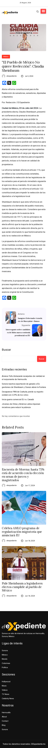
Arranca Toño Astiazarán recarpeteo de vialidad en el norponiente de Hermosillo (23, 378)
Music (4, 686)
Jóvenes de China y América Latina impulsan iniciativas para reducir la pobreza (21, 406)
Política (5, 667)
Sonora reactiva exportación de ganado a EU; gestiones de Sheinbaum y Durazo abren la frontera (24, 385)
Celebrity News (8, 698)
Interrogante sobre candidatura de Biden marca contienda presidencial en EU (18, 332)
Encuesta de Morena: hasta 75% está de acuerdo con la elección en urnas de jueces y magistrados (23, 475)
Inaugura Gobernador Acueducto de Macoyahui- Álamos (30, 319)
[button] (43, 11)
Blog (3, 725)
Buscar (6, 349)
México (5, 56)
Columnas (6, 663)
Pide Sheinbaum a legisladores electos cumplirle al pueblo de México (22, 587)
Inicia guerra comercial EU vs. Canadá (18, 399)
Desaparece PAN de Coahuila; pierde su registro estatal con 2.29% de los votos (22, 393)
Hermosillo (6, 712)
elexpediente (12, 76)
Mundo (4, 659)
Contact (5, 721)
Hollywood (6, 681)
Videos (5, 690)
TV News (5, 694)
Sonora (5, 650)
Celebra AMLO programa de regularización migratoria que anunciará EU (22, 531)
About (4, 717)
